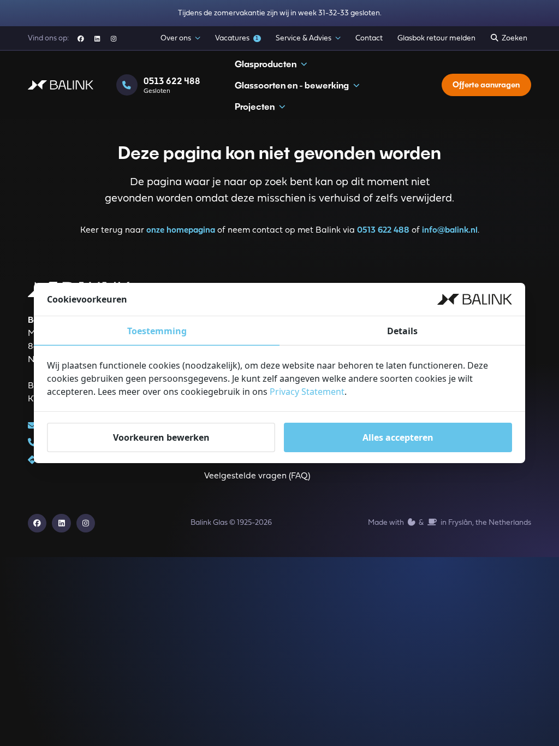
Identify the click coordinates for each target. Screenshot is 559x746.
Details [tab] (402, 331)
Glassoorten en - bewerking (292, 85)
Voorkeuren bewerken (161, 437)
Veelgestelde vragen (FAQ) (257, 476)
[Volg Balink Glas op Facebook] (80, 38)
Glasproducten (265, 63)
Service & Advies (303, 38)
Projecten (255, 106)
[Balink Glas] (60, 85)
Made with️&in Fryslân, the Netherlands (449, 522)
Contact (369, 38)
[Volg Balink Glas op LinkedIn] (97, 38)
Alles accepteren (397, 437)
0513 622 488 (383, 230)
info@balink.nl (450, 230)
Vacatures (236, 38)
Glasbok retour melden (436, 38)
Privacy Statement (307, 392)
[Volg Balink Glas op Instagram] (114, 38)
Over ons (175, 38)
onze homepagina (180, 230)
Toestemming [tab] (157, 331)
